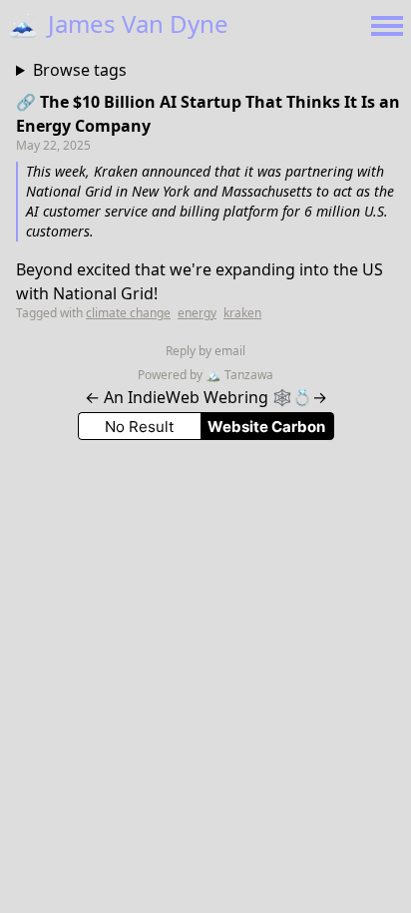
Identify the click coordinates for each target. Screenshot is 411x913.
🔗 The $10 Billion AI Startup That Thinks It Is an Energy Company (208, 114)
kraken (242, 312)
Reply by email (205, 350)
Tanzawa (239, 374)
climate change (128, 312)
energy (197, 312)
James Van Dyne (118, 23)
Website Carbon (266, 426)
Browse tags (80, 70)
